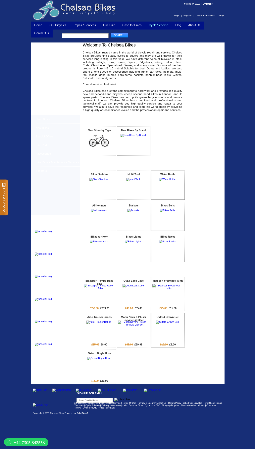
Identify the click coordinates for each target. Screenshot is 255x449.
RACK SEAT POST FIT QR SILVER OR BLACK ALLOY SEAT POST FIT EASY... (64, 325)
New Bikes (42, 127)
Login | (178, 15)
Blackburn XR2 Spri (46, 250)
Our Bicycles (57, 25)
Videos (201, 405)
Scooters (41, 170)
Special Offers (44, 136)
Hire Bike (109, 25)
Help (221, 15)
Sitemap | (110, 408)
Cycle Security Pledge (93, 408)
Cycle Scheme (158, 25)
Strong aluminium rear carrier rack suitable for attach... (64, 346)
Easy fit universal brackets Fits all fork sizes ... (63, 301)
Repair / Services (85, 25)
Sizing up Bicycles (170, 405)
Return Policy (174, 403)
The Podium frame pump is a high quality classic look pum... (64, 233)
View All (178, 118)
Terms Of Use (129, 403)
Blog (178, 25)
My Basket (208, 4)
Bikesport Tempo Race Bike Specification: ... (64, 277)
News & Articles (188, 405)
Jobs (185, 403)
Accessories (43, 153)
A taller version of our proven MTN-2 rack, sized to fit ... (63, 256)
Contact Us (93, 403)
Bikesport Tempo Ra (46, 272)
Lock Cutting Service (110, 403)
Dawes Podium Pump (47, 227)
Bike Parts (42, 145)
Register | (188, 15)
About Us (194, 25)
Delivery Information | (207, 15)
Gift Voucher (80, 403)
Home (38, 25)
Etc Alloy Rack (43, 340)
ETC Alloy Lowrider (46, 295)
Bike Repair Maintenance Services (57, 162)
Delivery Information (111, 405)
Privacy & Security (147, 403)
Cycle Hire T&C (152, 405)
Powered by (76, 413)
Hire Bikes (209, 403)
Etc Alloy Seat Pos (45, 317)
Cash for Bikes (132, 25)
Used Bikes (43, 119)
